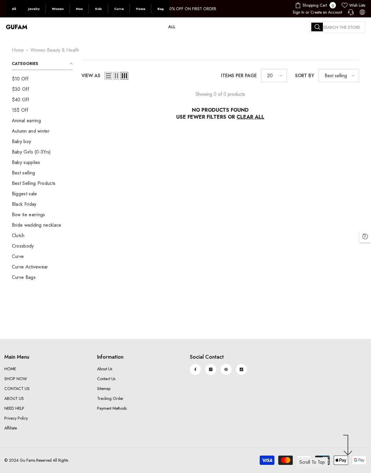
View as (90, 75)
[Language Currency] (362, 12)
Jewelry (34, 8)
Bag (160, 8)
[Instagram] (210, 369)
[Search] (337, 27)
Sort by (304, 75)
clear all (250, 116)
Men (79, 8)
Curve (119, 8)
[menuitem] (42, 79)
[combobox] (337, 27)
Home (140, 8)
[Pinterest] (226, 369)
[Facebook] (195, 369)
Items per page (239, 75)
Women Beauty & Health (54, 50)
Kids (98, 8)
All (14, 8)
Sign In (298, 12)
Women (58, 8)
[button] (108, 76)
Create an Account (326, 12)
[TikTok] (241, 369)
